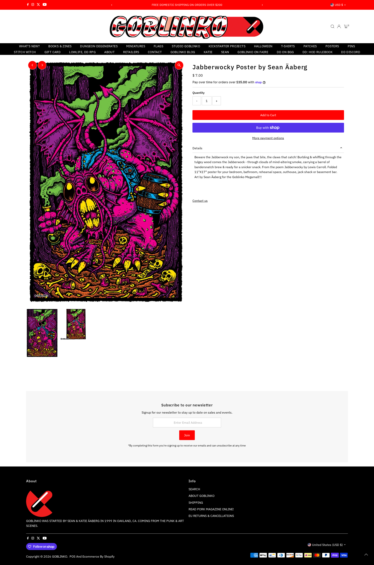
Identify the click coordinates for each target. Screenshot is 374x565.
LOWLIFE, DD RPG (82, 52)
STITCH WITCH (25, 52)
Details (197, 148)
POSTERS (332, 46)
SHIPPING (196, 502)
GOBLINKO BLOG (182, 52)
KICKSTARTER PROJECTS (227, 46)
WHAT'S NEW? (29, 46)
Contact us (200, 200)
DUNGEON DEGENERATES (99, 46)
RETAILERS (131, 52)
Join (187, 435)
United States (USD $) (327, 545)
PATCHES (310, 46)
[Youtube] (45, 5)
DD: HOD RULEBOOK (318, 52)
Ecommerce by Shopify (98, 556)
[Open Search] (332, 26)
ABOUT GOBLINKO (201, 496)
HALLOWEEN (263, 46)
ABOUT (109, 52)
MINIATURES (135, 46)
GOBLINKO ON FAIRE (252, 52)
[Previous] (111, 5)
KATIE (208, 52)
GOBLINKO (59, 556)
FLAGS (158, 46)
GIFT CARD (52, 52)
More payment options (268, 138)
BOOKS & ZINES (59, 46)
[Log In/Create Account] (339, 26)
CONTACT (155, 52)
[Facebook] (28, 5)
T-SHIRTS (288, 46)
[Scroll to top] (366, 554)
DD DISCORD (350, 52)
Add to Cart (268, 115)
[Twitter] (38, 5)
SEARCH (194, 489)
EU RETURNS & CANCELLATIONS (211, 516)
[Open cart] (346, 26)
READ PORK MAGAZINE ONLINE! (211, 509)
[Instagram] (32, 5)
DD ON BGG (285, 52)
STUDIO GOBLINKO (186, 46)
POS (72, 556)
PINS (351, 46)
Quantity (198, 93)
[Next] (262, 5)
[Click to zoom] (179, 65)
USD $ (339, 5)
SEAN (225, 52)
